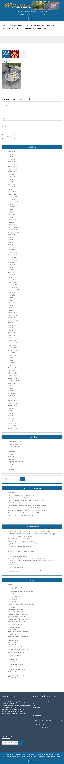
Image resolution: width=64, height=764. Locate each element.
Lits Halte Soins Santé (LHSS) (17, 498)
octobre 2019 (12, 348)
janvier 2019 (12, 370)
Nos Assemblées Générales (17, 616)
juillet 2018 (12, 385)
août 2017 (11, 408)
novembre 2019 (13, 345)
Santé (10, 467)
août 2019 (11, 353)
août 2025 (11, 174)
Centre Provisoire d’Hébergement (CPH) (21, 515)
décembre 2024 (13, 194)
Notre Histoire (12, 594)
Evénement (11, 451)
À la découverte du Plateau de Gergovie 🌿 (22, 541)
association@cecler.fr (41, 728)
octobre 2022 (12, 257)
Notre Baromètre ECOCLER (17, 664)
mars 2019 (11, 365)
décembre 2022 (13, 252)
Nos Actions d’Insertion (15, 611)
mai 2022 (11, 270)
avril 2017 (11, 418)
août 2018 (11, 383)
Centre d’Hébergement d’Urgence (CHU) (21, 495)
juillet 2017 (12, 411)
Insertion (11, 454)
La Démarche (12, 659)
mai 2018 (11, 390)
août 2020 (11, 323)
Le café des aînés (13, 565)
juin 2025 (11, 179)
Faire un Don (12, 644)
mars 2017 (11, 421)
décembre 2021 (13, 282)
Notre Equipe (12, 601)
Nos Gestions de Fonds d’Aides (18, 614)
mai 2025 (11, 182)
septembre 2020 (13, 320)
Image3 (6, 61)
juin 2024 (11, 209)
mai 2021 (11, 300)
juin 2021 (11, 297)
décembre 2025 (13, 167)
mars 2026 (11, 162)
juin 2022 (11, 267)
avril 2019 (11, 363)
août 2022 (11, 262)
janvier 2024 (12, 222)
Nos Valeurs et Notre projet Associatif (20, 591)
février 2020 (12, 338)
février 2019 (12, 368)
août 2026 (11, 151)
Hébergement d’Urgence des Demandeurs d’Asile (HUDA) (27, 505)
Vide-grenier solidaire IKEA (17, 554)
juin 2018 (11, 388)
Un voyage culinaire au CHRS (17, 567)
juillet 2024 (12, 207)
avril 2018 (11, 393)
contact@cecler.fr (26, 15)
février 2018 (12, 398)
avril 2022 (11, 272)
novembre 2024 (13, 197)
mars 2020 (11, 335)
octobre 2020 (12, 317)
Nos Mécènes (12, 634)
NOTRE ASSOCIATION (16, 25)
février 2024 (12, 219)
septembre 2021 (13, 290)
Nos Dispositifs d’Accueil (16, 609)
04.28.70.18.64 (39, 724)
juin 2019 (11, 358)
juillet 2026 (12, 154)
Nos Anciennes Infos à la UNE (17, 621)
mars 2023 (11, 245)
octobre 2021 (12, 287)
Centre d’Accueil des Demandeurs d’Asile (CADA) (24, 508)
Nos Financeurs (13, 629)
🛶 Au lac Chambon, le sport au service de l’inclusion (25, 544)
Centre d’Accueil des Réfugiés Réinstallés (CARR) (23, 513)
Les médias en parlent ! (15, 624)
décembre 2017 (13, 400)
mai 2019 (11, 360)
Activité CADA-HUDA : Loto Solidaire (20, 539)
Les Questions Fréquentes (16, 669)
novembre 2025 (13, 169)
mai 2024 (11, 212)
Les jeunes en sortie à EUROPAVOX (19, 546)
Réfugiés (11, 464)
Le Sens (10, 657)
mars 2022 (11, 275)
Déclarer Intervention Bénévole (18, 649)
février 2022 (12, 277)
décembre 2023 (13, 224)
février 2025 (12, 189)
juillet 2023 (12, 237)
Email (4, 127)
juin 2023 (11, 239)
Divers (10, 449)
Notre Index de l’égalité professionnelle (21, 604)
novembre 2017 (13, 403)
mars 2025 (11, 187)
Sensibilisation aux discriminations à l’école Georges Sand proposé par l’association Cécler (31, 570)
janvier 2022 (12, 280)
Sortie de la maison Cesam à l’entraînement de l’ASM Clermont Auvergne (32, 534)
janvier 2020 (12, 340)
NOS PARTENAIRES (39, 25)
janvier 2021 (12, 310)
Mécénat (11, 457)
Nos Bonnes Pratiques (15, 667)
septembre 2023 (13, 232)
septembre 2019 (13, 350)
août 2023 (11, 234)
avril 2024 (11, 214)
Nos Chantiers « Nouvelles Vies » (18, 619)
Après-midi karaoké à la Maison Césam (21, 536)
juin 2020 (11, 328)
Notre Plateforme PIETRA (23, 28)
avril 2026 (11, 159)
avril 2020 (11, 333)
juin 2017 (11, 413)
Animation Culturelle (15, 441)
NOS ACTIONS (28, 25)
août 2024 (11, 204)
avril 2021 (11, 302)
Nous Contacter (52, 25)
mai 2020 (11, 330)
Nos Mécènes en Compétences (18, 637)
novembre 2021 (13, 285)
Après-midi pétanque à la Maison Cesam (21, 551)
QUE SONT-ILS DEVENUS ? (10, 32)
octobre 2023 (12, 229)
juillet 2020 (12, 325)
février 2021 (12, 307)
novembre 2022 (13, 255)
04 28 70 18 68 (41, 15)
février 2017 (12, 423)
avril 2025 (11, 184)
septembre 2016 (13, 428)
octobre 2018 (12, 378)
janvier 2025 (12, 192)
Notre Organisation (14, 599)
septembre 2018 (13, 380)
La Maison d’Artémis (15, 518)
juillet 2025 (12, 177)
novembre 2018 (13, 375)
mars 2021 (11, 305)
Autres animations (14, 446)
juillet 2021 (12, 295)
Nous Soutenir (8, 28)
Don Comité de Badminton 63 (18, 556)
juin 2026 (11, 156)
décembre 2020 (13, 312)
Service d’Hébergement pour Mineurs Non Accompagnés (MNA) (29, 510)
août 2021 (11, 292)
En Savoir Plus (12, 672)
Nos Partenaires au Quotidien (18, 632)
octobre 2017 (12, 406)
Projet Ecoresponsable (15, 462)
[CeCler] (32, 5)
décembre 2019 (13, 343)
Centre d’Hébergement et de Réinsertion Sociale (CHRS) (26, 500)
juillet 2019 (12, 355)
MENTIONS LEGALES (15, 493)
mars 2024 (11, 217)
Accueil (5, 25)
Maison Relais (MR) (14, 503)
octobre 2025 (12, 172)
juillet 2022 (12, 265)
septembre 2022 (13, 260)
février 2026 (12, 164)
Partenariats (12, 459)
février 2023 (12, 247)
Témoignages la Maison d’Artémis (19, 677)
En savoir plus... (32, 758)
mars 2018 (11, 395)
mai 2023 (11, 242)
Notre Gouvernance (14, 596)
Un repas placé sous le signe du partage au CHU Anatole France (29, 531)
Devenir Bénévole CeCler (16, 647)
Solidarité (11, 469)
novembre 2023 (13, 227)
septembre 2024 (13, 202)
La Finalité (11, 662)
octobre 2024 (12, 199)
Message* (5, 105)
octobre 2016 (12, 426)
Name (4, 118)
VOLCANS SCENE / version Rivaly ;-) (50, 704)
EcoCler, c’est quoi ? (40, 28)
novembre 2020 (13, 315)
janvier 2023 (12, 250)
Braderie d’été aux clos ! (16, 549)
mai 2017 (11, 416)
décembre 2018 (13, 373)
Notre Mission (12, 589)
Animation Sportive (14, 444)
